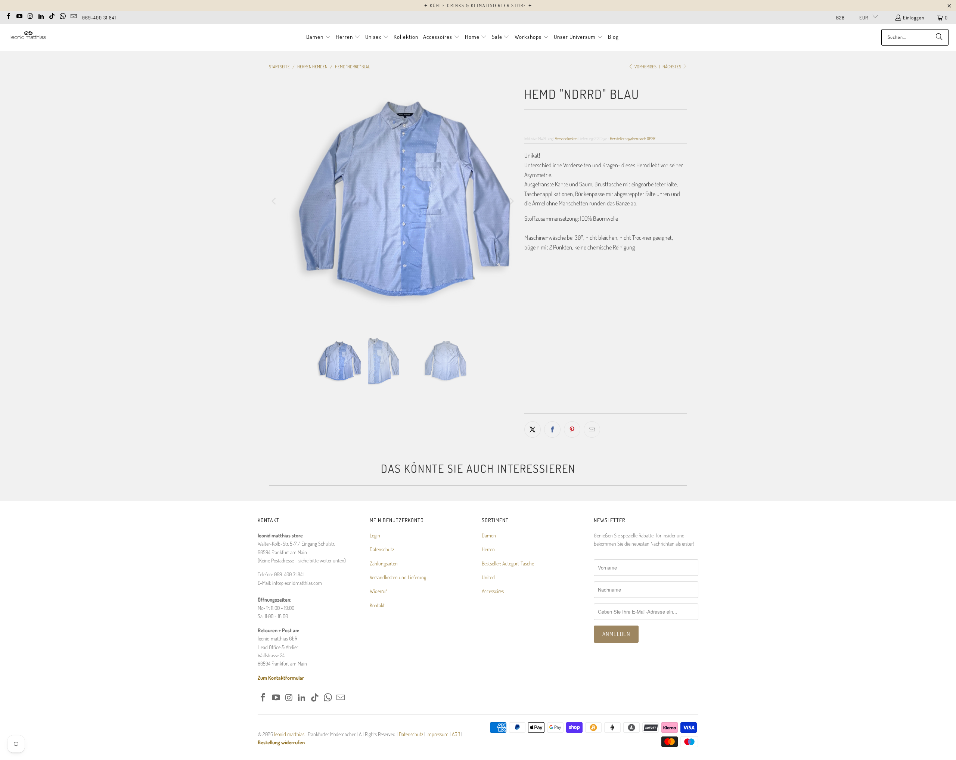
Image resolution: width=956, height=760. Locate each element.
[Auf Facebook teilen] (552, 429)
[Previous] (274, 201)
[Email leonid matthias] (74, 15)
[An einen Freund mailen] (592, 429)
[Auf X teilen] (532, 429)
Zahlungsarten (384, 563)
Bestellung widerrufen (281, 742)
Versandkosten (566, 138)
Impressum (438, 734)
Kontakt (377, 605)
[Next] (511, 201)
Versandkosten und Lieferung (398, 577)
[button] (318, 37)
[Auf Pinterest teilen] (572, 429)
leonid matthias (289, 734)
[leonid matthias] (28, 37)
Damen (489, 535)
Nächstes (672, 66)
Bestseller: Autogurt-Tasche (508, 563)
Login (375, 535)
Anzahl (531, 354)
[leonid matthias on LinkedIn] (41, 15)
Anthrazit (539, 316)
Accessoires (493, 591)
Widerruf (378, 591)
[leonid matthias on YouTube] (19, 15)
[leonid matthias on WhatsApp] (63, 15)
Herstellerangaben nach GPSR (632, 138)
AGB (456, 734)
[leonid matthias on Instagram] (30, 15)
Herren (488, 549)
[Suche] (939, 37)
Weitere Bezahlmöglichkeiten (647, 408)
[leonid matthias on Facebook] (9, 15)
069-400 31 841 (99, 18)
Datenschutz (382, 549)
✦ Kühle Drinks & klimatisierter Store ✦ (478, 5)
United (488, 577)
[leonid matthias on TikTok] (52, 15)
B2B (840, 18)
